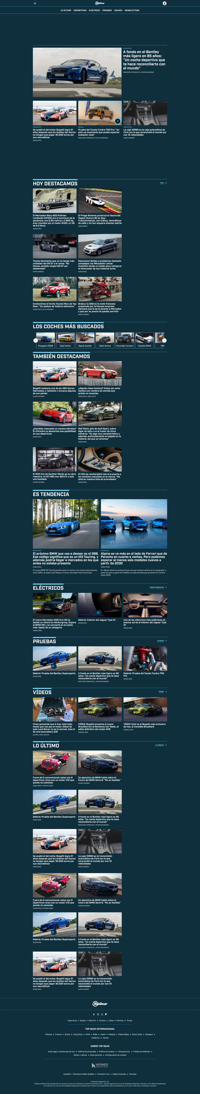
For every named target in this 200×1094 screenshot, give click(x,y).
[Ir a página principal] (100, 3)
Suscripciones (96, 1055)
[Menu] (35, 3)
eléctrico (94, 10)
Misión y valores (80, 1055)
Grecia (67, 1034)
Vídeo (161, 691)
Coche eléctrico (157, 587)
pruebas (107, 10)
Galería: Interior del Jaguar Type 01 (97, 619)
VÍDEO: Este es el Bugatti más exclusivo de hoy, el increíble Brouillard (144, 725)
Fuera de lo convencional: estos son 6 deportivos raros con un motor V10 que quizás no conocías (53, 780)
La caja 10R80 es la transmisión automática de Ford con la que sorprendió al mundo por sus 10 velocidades (95, 860)
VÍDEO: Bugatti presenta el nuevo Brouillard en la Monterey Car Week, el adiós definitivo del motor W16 (98, 726)
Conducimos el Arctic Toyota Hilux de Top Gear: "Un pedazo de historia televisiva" (54, 305)
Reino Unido (137, 1034)
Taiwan (106, 1038)
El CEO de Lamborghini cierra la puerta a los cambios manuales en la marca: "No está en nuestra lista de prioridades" (99, 476)
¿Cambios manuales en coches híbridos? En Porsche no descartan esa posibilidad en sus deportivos (54, 431)
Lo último (66, 10)
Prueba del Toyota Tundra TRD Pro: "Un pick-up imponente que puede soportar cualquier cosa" (99, 132)
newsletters (132, 10)
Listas (111, 1020)
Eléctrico (92, 1020)
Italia (95, 1034)
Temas (129, 1020)
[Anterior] (35, 340)
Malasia (112, 1034)
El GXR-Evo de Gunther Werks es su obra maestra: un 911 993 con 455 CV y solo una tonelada (54, 476)
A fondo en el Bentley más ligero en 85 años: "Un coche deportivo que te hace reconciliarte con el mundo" (144, 59)
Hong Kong (77, 1034)
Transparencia (124, 1051)
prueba (160, 640)
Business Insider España (83, 1074)
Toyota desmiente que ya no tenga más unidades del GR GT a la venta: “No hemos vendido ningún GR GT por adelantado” (53, 264)
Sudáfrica (95, 1038)
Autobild (66, 1074)
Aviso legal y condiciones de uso (61, 1051)
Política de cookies (107, 1051)
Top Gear (133, 1074)
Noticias (120, 1020)
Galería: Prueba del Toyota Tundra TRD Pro (143, 674)
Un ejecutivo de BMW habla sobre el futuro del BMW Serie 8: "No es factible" (99, 778)
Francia (58, 1034)
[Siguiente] (164, 340)
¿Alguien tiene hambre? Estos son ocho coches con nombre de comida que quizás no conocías (99, 391)
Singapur (149, 1034)
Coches (118, 10)
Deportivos (80, 10)
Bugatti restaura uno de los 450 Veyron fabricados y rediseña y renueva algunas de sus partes (54, 391)
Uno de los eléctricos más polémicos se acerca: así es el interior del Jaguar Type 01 (144, 622)
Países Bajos (123, 1034)
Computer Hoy (103, 1074)
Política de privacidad (87, 1051)
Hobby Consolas (119, 1074)
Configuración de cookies (115, 1055)
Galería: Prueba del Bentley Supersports (54, 673)
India (88, 1034)
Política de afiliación (141, 1051)
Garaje (83, 1020)
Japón (103, 1034)
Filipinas (48, 1034)
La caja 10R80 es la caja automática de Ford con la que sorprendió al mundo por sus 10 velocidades (144, 132)
